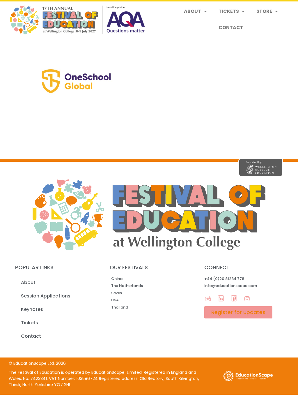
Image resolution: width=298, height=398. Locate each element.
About (192, 11)
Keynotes (32, 309)
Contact (231, 27)
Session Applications (45, 296)
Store (264, 11)
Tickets (229, 11)
